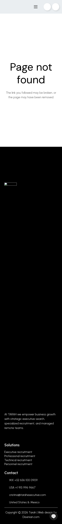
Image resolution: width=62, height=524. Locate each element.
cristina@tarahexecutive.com (27, 495)
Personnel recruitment (18, 464)
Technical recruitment (18, 460)
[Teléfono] (55, 6)
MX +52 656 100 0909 (23, 480)
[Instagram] (15, 436)
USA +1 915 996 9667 (22, 487)
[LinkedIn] (10, 436)
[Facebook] (5, 436)
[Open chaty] (54, 516)
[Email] (47, 6)
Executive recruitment (18, 452)
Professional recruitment (19, 456)
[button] (35, 7)
